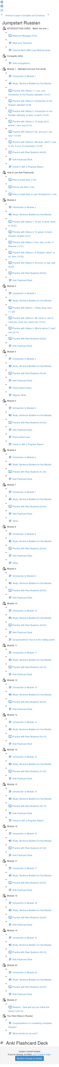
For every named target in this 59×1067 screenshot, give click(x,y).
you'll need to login (42, 1054)
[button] (2, 2)
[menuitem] (2, 6)
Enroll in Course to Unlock (29, 1058)
